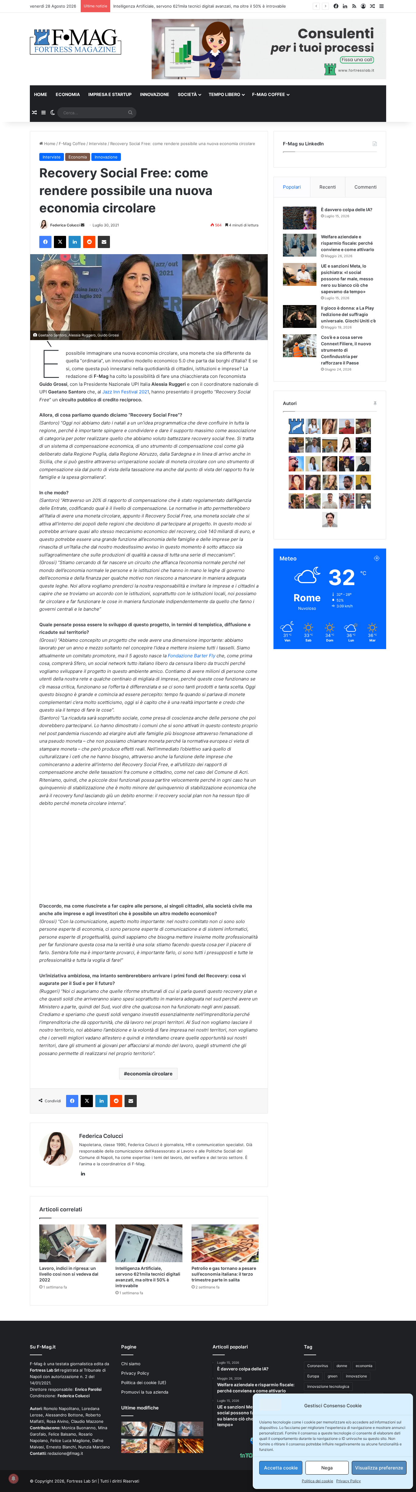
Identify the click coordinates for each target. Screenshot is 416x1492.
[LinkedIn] (75, 242)
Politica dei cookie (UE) (143, 1382)
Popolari (292, 187)
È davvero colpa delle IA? (346, 209)
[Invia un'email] (82, 225)
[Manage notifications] (13, 1478)
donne (342, 1365)
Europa (313, 1376)
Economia (68, 94)
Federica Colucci (65, 225)
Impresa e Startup (110, 94)
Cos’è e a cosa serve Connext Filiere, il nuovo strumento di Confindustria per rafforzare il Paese (346, 350)
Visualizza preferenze (379, 1468)
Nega (327, 1468)
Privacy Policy (348, 1481)
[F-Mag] (75, 41)
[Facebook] (45, 242)
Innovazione (154, 94)
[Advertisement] (149, 857)
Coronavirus (317, 1365)
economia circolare (150, 1074)
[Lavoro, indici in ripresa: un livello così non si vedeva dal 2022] (72, 1243)
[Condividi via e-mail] (104, 242)
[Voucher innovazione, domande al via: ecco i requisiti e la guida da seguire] (190, 1429)
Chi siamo (130, 1363)
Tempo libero (224, 94)
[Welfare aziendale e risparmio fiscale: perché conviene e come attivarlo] (299, 245)
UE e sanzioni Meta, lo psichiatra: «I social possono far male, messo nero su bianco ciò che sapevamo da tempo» (347, 278)
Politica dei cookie (317, 1481)
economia (364, 1365)
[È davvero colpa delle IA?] (299, 218)
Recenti (327, 187)
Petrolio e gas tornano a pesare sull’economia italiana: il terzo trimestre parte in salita (224, 1274)
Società (187, 94)
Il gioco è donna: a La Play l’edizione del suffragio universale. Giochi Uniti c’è (348, 314)
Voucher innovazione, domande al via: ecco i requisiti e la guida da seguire (184, 6)
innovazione (356, 1376)
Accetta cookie (281, 1468)
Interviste (98, 143)
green (332, 1376)
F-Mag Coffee (268, 94)
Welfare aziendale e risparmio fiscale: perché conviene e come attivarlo (347, 243)
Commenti (365, 187)
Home (40, 94)
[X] (60, 242)
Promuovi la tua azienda (144, 1392)
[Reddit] (89, 242)
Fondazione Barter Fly (191, 656)
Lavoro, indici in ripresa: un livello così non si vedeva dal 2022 (68, 1274)
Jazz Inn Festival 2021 (125, 392)
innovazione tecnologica (328, 1386)
